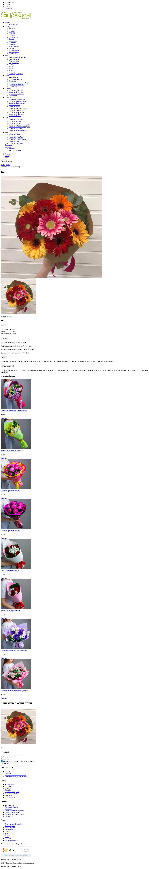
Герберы (12, 33)
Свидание (8, 795)
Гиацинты (12, 44)
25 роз (11, 66)
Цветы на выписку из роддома (19, 127)
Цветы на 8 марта (15, 116)
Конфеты (12, 149)
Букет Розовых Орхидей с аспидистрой (14, 691)
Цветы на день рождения (17, 130)
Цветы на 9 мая (14, 107)
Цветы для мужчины (16, 143)
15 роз (11, 64)
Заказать (4, 418)
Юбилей (8, 788)
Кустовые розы (14, 50)
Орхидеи (12, 35)
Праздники (9, 97)
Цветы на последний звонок (19, 108)
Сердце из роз (14, 63)
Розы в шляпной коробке (17, 57)
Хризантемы (13, 37)
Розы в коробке (14, 59)
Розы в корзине (14, 61)
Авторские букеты (15, 79)
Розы (6, 55)
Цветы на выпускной (16, 112)
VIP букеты (13, 96)
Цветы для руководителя (17, 139)
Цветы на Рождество (16, 110)
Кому (7, 132)
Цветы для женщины (16, 136)
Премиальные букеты (16, 94)
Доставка (8, 4)
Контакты (8, 8)
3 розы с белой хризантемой (10, 611)
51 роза (11, 70)
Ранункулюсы (14, 52)
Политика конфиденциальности (16, 777)
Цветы (7, 26)
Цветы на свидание (15, 128)
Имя (2, 757)
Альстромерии (14, 46)
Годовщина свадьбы (12, 792)
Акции (7, 22)
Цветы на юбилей (15, 121)
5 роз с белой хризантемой (10, 571)
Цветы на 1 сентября (16, 119)
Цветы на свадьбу (15, 123)
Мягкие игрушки (15, 150)
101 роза (12, 72)
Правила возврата (7, 366)
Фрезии (11, 39)
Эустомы (12, 48)
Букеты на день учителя (17, 99)
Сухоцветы (13, 86)
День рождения (10, 797)
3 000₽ (8, 165)
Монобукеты (13, 77)
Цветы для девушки (16, 138)
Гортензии (12, 43)
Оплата (7, 6)
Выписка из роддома (12, 793)
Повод (7, 117)
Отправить (5, 763)
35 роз (11, 68)
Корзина (8, 773)
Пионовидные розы (16, 74)
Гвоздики (12, 32)
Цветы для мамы (14, 134)
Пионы (11, 30)
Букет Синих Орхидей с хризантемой (14, 651)
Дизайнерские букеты (16, 85)
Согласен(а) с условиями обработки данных (18, 761)
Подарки (8, 147)
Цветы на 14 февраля (16, 114)
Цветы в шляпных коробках (18, 83)
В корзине (8, 145)
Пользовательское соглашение (15, 775)
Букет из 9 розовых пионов (10, 491)
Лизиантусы (13, 41)
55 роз (7, 837)
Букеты (7, 75)
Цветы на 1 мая (14, 105)
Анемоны (12, 54)
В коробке (12, 81)
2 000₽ (3, 165)
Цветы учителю (14, 141)
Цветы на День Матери (17, 103)
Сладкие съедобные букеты (14, 814)
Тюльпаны (12, 28)
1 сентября (8, 786)
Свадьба (8, 790)
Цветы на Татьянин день (17, 101)
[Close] (1, 708)
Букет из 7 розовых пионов (10, 531)
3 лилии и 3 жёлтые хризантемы (12, 451)
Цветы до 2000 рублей (16, 92)
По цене (8, 88)
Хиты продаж (13, 24)
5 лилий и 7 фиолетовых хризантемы (14, 411)
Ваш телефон (5, 759)
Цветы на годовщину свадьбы (19, 125)
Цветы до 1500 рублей (16, 90)
